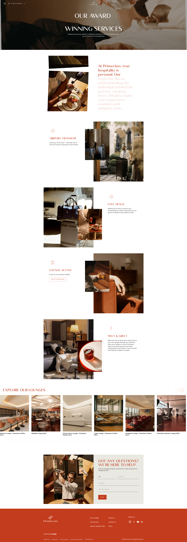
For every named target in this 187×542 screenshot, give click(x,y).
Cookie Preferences (89, 539)
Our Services (94, 522)
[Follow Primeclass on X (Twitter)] (134, 521)
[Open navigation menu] (4, 3)
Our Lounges (94, 518)
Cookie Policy (46, 539)
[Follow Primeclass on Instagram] (130, 521)
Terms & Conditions (64, 539)
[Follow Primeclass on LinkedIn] (142, 521)
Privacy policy (55, 539)
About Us (112, 518)
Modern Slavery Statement (77, 539)
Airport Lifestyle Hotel (97, 526)
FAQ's (110, 526)
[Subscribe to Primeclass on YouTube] (138, 521)
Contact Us (112, 522)
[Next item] (182, 390)
